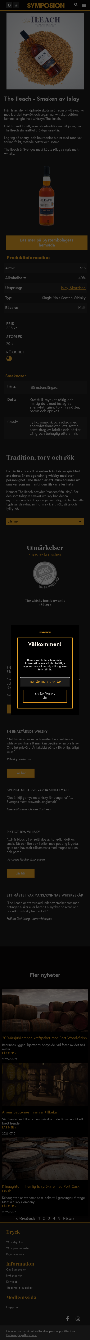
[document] (45, 670)
